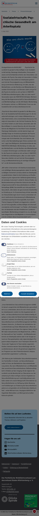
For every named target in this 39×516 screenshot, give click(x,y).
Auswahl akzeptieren (27, 294)
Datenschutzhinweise (8, 234)
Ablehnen (7, 294)
